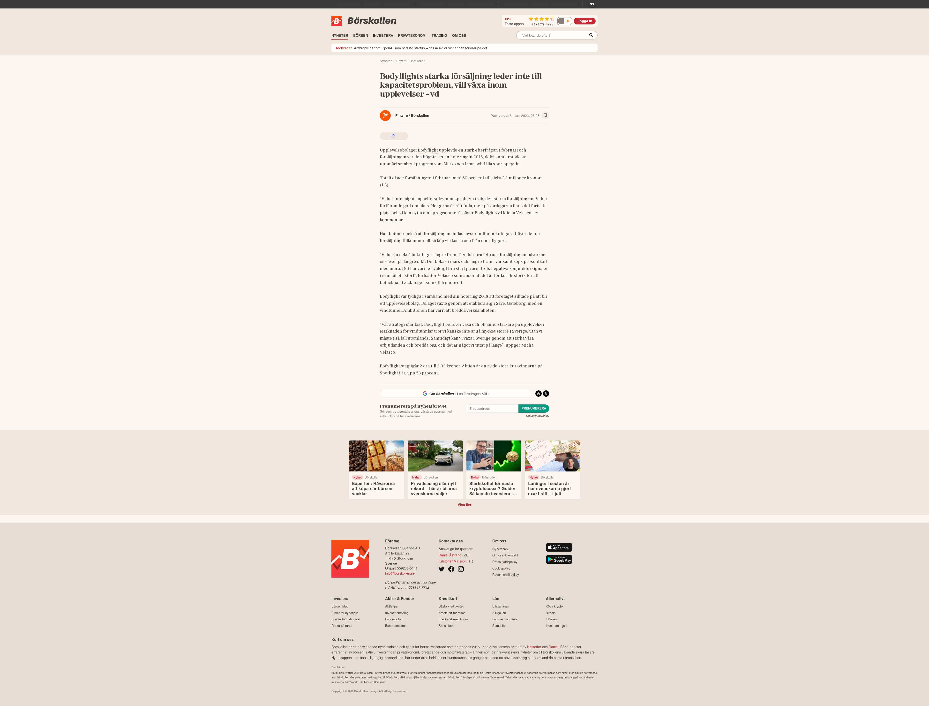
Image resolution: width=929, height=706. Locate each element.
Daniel (553, 646)
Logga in (584, 21)
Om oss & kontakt (505, 555)
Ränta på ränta (341, 625)
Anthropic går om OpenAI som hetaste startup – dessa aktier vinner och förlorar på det (411, 47)
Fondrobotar (393, 619)
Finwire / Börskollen (412, 115)
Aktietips (391, 606)
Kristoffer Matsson (453, 560)
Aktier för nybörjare (344, 612)
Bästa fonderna (395, 625)
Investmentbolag (396, 612)
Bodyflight (428, 150)
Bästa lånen (500, 606)
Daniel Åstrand (450, 554)
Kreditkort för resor (452, 612)
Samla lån (499, 625)
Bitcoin (550, 612)
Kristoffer (534, 646)
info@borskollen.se (400, 573)
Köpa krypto (554, 606)
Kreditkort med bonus (454, 619)
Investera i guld (556, 625)
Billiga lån (499, 612)
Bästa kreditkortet (451, 606)
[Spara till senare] (545, 115)
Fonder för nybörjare (345, 619)
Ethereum (552, 619)
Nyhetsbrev (500, 549)
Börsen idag (339, 606)
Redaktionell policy (505, 574)
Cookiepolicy (501, 568)
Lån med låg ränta (504, 619)
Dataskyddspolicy (537, 415)
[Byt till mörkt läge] (564, 21)
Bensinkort (446, 625)
